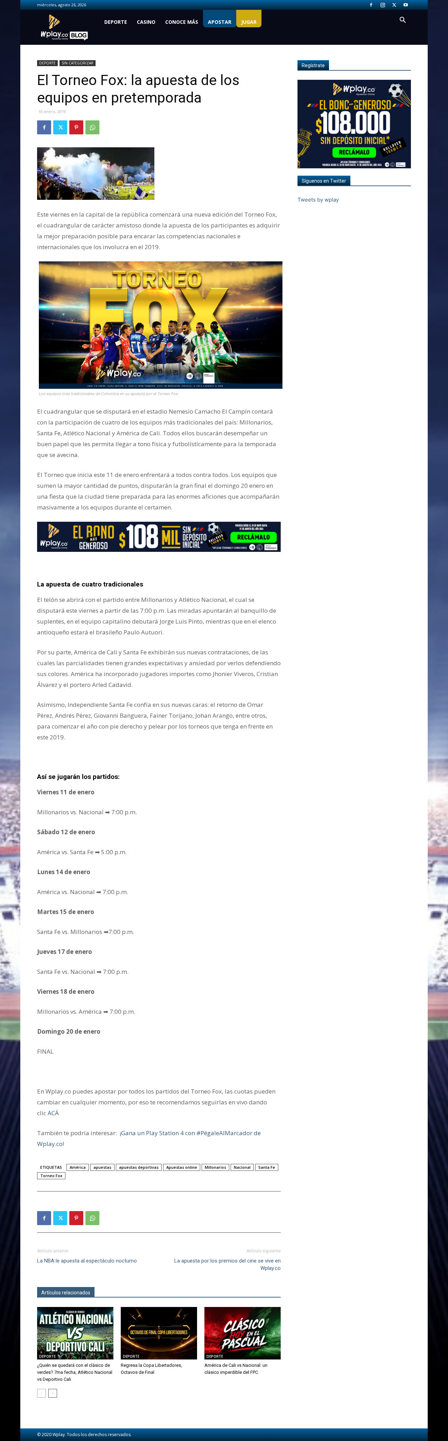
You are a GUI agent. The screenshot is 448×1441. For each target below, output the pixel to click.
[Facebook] (371, 5)
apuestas (102, 1167)
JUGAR (249, 22)
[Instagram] (382, 5)
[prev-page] (41, 1393)
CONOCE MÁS (181, 22)
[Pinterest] (76, 127)
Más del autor (114, 1292)
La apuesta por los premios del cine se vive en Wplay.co (227, 1264)
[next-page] (52, 1393)
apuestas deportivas (139, 1167)
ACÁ (53, 1113)
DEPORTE (115, 22)
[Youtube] (405, 5)
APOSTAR (219, 22)
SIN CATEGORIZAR (77, 63)
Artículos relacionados (65, 1292)
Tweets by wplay (318, 199)
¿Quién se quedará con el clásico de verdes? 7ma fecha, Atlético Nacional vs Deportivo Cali (74, 1372)
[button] (402, 20)
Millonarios (215, 1167)
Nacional (242, 1167)
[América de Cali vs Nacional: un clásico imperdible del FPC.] (242, 1333)
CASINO (146, 22)
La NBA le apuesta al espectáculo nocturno (87, 1261)
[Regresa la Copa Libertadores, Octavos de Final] (159, 1333)
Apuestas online (181, 1167)
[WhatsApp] (92, 127)
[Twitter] (394, 5)
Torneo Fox (51, 1175)
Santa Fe (266, 1167)
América (78, 1167)
